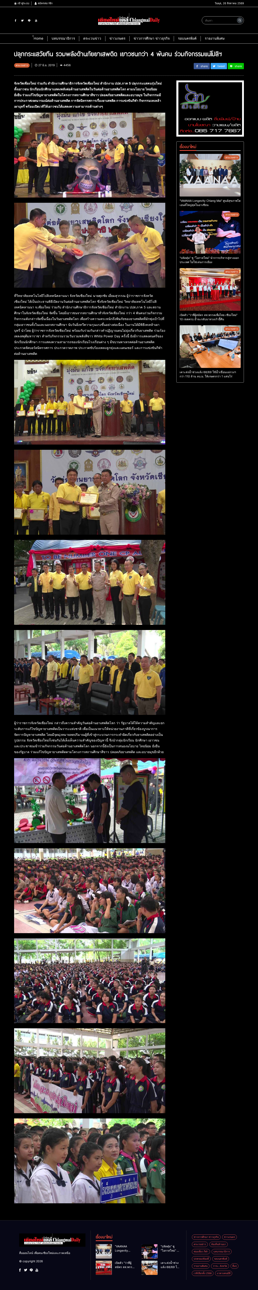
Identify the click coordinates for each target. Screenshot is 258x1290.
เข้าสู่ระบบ (23, 3)
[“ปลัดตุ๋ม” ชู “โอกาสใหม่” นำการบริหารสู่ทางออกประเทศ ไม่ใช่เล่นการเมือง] (210, 232)
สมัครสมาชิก (45, 3)
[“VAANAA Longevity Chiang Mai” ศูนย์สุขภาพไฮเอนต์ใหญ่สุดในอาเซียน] (210, 175)
